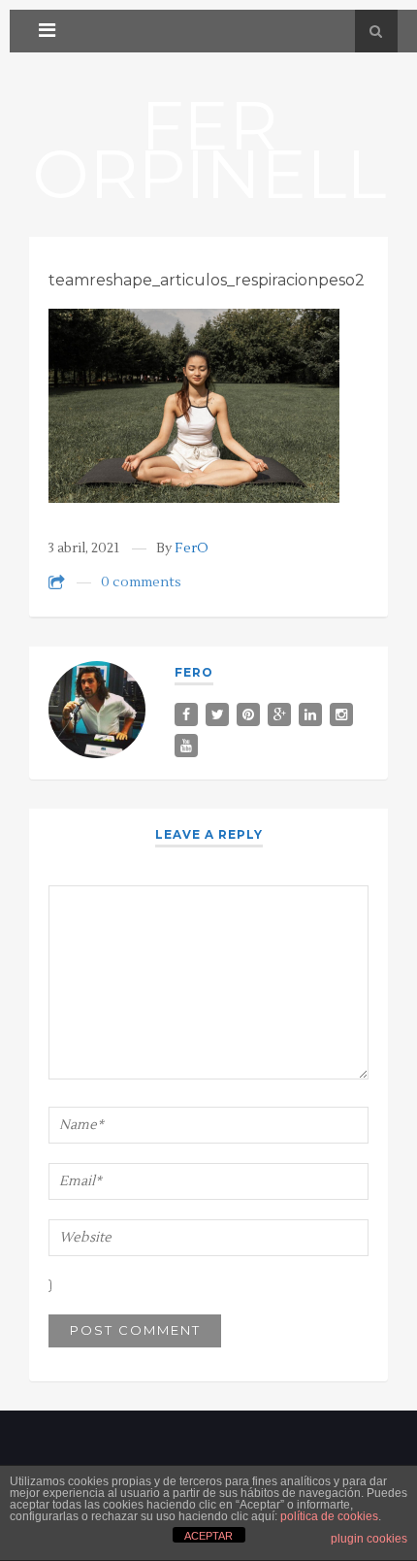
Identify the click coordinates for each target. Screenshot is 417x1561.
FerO (191, 548)
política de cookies (329, 1516)
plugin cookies (369, 1538)
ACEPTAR (208, 1536)
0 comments (141, 582)
